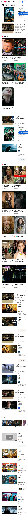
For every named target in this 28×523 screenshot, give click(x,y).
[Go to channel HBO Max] (19, 11)
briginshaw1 (17, 297)
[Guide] (2, 2)
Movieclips (22, 408)
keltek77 (16, 338)
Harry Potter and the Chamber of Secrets (21, 128)
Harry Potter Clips (18, 394)
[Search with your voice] (16, 2)
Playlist (21, 27)
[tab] (3, 5)
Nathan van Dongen (18, 120)
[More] (25, 159)
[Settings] (19, 2)
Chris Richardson (18, 368)
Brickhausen (22, 482)
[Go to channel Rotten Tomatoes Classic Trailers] (19, 456)
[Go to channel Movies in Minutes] (19, 499)
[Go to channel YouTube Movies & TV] (19, 130)
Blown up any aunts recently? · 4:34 (21, 299)
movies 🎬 (17, 27)
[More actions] (12, 58)
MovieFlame (22, 470)
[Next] (18, 5)
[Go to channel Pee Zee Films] (19, 311)
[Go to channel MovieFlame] (19, 470)
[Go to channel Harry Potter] (19, 151)
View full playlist (18, 32)
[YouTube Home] (7, 2)
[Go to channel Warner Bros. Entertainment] (19, 323)
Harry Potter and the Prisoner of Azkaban (21, 9)
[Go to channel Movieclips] (19, 408)
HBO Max (22, 11)
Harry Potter (22, 382)
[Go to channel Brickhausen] (19, 482)
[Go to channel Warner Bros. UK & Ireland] (19, 512)
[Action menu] (25, 144)
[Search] (14, 2)
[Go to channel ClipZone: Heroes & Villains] (19, 439)
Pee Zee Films (22, 311)
